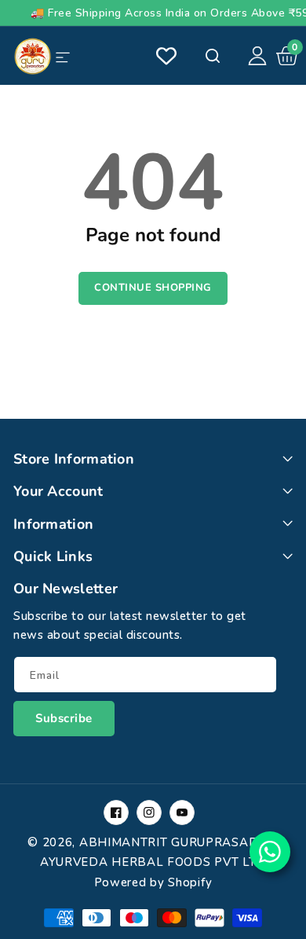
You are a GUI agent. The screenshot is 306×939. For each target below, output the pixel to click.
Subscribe (64, 718)
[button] (287, 55)
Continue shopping (153, 288)
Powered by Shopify (153, 882)
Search (211, 56)
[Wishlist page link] (166, 56)
